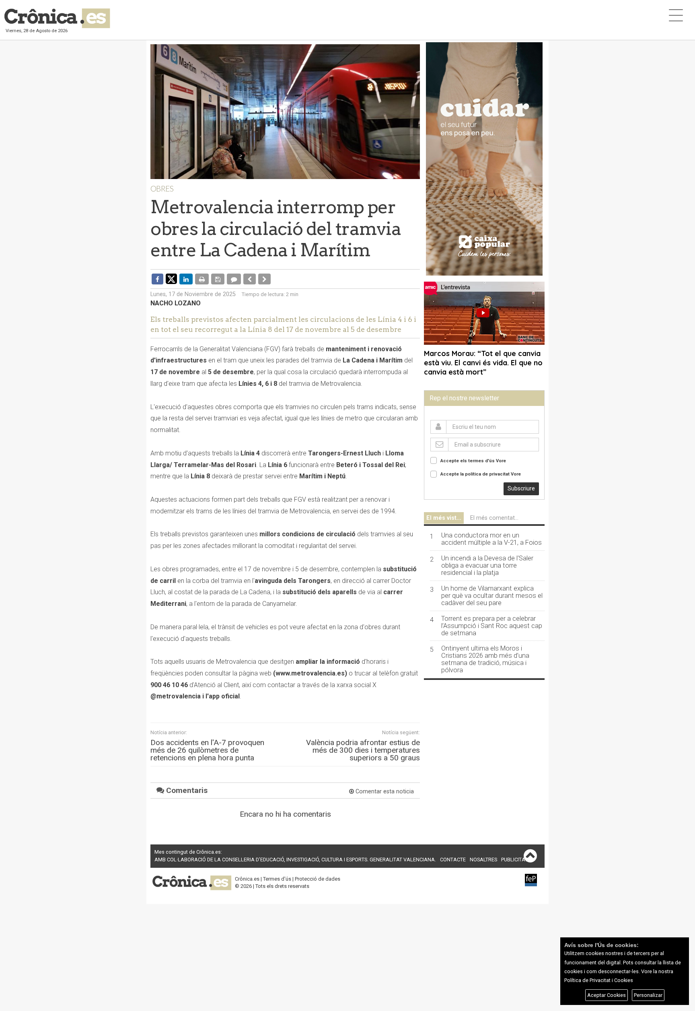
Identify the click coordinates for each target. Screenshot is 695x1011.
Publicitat (514, 860)
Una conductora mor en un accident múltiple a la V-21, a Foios (491, 539)
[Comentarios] (234, 279)
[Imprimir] (202, 279)
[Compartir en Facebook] (157, 279)
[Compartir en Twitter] (171, 278)
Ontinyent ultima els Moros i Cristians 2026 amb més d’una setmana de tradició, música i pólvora (485, 659)
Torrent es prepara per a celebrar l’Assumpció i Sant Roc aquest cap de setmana (491, 626)
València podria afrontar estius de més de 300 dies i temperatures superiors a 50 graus (363, 750)
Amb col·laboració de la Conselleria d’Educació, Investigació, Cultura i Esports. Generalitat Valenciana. (295, 860)
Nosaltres (483, 860)
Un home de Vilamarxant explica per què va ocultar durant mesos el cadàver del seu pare (492, 596)
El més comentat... (494, 518)
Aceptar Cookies (606, 995)
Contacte (453, 860)
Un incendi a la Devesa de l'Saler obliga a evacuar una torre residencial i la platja (487, 566)
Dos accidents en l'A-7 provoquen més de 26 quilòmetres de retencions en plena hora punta (207, 750)
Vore (501, 460)
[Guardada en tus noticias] (217, 279)
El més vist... (443, 518)
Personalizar (648, 995)
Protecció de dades (317, 879)
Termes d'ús (277, 879)
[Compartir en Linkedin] (186, 279)
